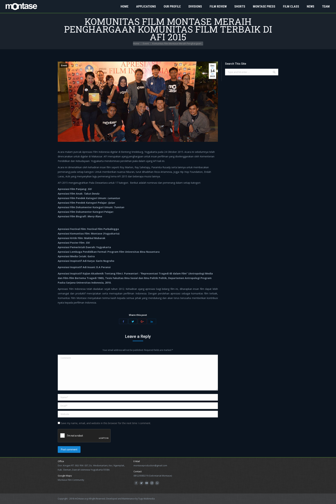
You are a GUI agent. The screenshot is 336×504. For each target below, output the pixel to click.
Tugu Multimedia (146, 498)
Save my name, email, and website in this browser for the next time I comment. (106, 423)
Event (146, 43)
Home (136, 43)
